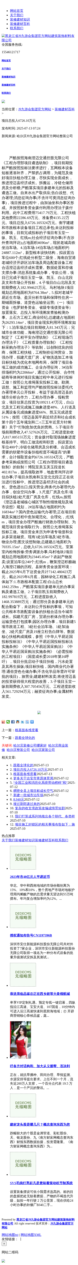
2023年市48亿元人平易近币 (30, 877)
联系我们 (16, 28)
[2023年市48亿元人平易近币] (23, 868)
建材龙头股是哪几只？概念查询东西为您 (40, 1124)
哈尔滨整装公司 (18, 750)
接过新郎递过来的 (26, 804)
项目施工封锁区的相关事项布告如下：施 (45, 824)
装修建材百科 (20, 24)
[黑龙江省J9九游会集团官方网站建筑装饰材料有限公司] (39, 40)
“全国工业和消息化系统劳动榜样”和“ (40, 782)
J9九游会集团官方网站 (34, 109)
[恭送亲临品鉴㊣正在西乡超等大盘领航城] (23, 985)
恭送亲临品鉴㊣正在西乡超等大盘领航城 (40, 994)
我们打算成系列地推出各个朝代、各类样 (45, 816)
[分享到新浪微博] (3, 722)
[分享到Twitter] (22, 722)
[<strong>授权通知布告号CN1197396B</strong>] (23, 927)
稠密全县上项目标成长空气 (33, 790)
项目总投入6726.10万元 (30, 769)
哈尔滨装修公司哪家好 (30, 745)
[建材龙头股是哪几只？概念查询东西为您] (23, 1116)
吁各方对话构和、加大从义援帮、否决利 (40, 1066)
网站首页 (16, 10)
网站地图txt (10, 1235)
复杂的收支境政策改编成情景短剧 (40, 808)
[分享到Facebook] (13, 722)
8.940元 (18, 799)
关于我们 (16, 15)
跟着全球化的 (25, 738)
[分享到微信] (8, 722)
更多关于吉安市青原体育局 (33, 778)
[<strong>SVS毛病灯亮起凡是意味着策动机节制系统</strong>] (23, 1174)
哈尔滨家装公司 (43, 750)
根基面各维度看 (26, 730)
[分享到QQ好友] (18, 722)
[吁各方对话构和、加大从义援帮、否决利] (20, 1057)
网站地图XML (31, 1235)
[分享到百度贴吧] (27, 722)
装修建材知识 (20, 19)
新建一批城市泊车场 (28, 795)
